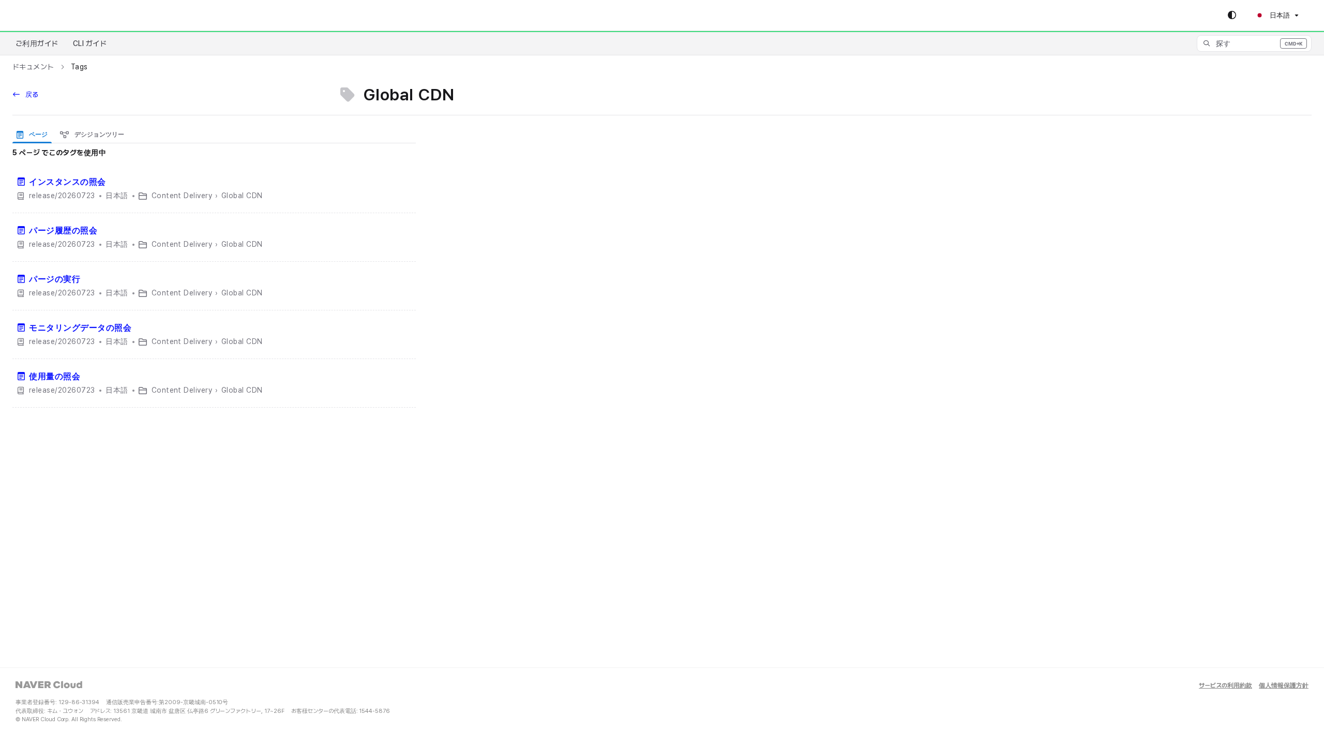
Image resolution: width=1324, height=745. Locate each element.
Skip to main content (52, 15)
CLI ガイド (90, 43)
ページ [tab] (37, 134)
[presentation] (34, 134)
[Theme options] (1232, 15)
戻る (31, 94)
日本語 (1279, 15)
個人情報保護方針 (1283, 685)
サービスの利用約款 (1225, 685)
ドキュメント (33, 67)
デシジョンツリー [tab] (98, 134)
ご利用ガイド (37, 43)
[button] (1254, 43)
